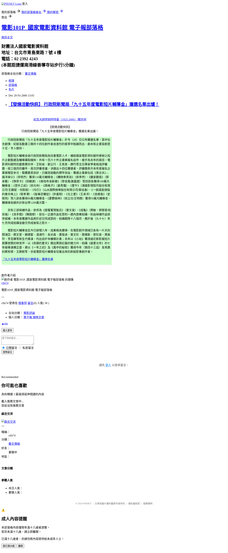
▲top (4, 323)
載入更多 (7, 330)
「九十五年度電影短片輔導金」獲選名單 (27, 259)
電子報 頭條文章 (34, 317)
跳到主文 (7, 37)
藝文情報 (30, 73)
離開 (20, 546)
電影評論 (29, 313)
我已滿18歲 (9, 546)
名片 (11, 89)
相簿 (11, 80)
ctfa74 (4, 282)
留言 (30, 303)
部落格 (13, 85)
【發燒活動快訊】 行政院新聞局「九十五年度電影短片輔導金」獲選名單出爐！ (84, 104)
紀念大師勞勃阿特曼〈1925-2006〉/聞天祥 (59, 119)
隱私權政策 (134, 503)
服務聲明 (147, 503)
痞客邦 (22, 303)
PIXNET (87, 503)
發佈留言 (7, 352)
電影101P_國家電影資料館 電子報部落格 (52, 27)
